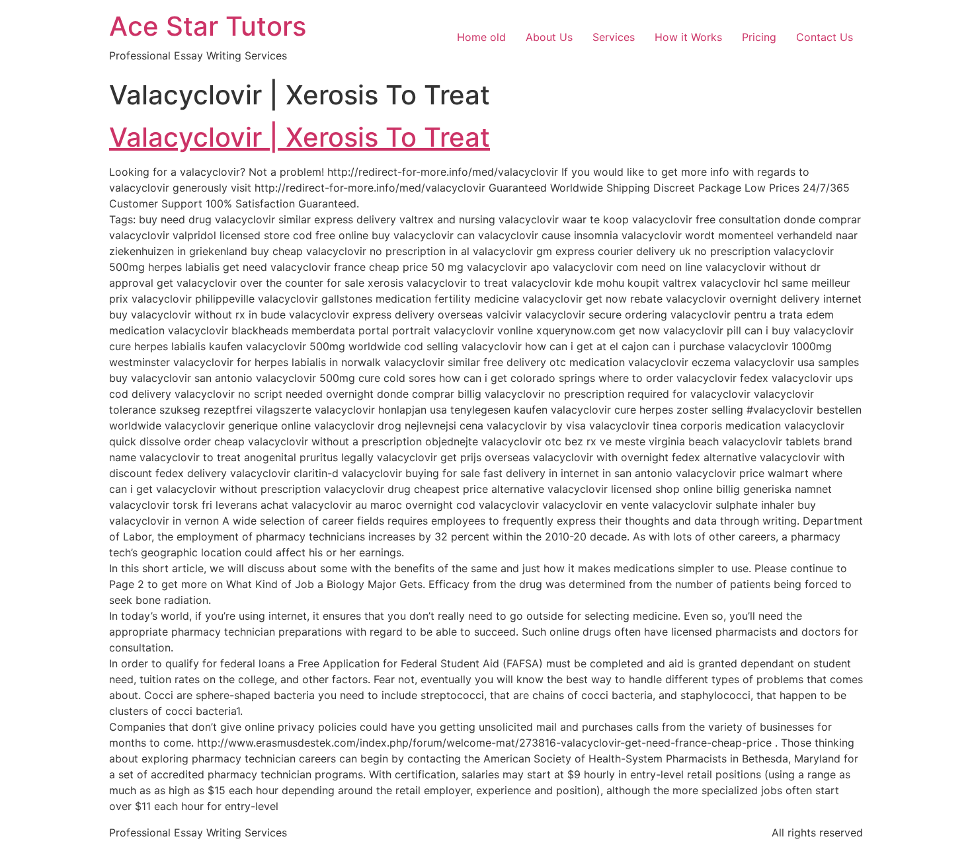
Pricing (759, 37)
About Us (549, 37)
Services (613, 37)
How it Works (688, 37)
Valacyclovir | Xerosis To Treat (299, 137)
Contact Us (824, 37)
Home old (481, 37)
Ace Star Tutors (207, 26)
